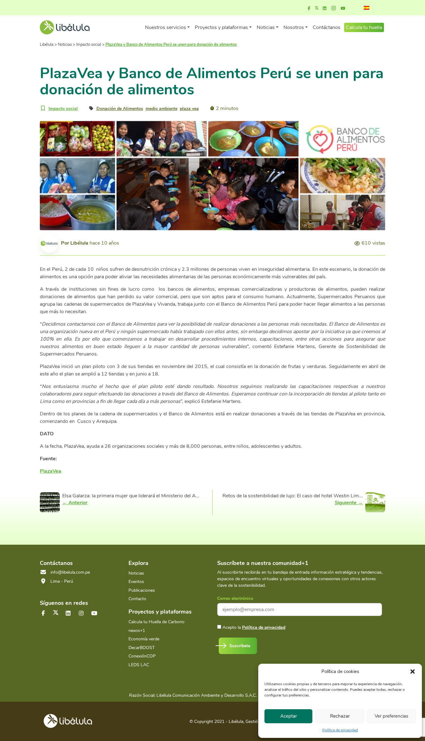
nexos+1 (136, 630)
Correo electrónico (235, 598)
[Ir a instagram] (333, 8)
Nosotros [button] (293, 27)
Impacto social (63, 109)
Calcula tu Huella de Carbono (156, 622)
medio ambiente (161, 109)
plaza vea (189, 109)
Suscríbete (239, 646)
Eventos (136, 582)
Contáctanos (326, 27)
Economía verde (143, 639)
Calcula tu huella (364, 27)
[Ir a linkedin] (324, 8)
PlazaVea (50, 471)
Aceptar (288, 716)
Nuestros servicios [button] (165, 27)
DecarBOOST (141, 648)
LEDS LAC (138, 665)
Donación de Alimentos (119, 109)
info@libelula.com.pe (70, 572)
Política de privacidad (340, 730)
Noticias (136, 573)
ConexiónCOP (142, 656)
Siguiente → (349, 502)
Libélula (79, 243)
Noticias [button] (266, 27)
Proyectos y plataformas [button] (221, 27)
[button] (412, 671)
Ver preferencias (391, 716)
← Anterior (74, 502)
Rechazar (340, 716)
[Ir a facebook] (308, 8)
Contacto (137, 599)
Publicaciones (141, 590)
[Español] (366, 8)
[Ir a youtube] (342, 8)
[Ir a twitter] (55, 612)
